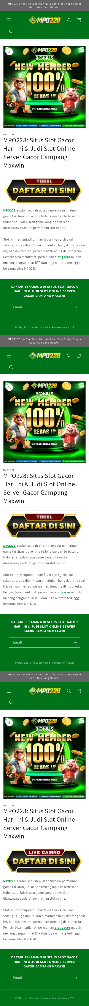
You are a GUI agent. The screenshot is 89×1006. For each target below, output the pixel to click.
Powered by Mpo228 (63, 327)
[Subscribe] (75, 307)
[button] (8, 20)
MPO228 (9, 210)
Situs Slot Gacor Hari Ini (38, 327)
